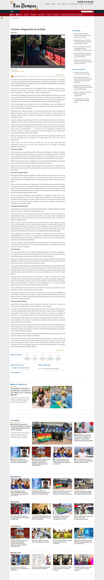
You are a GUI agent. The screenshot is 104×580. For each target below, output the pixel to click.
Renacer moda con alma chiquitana (51, 368)
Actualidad (47, 4)
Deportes (53, 4)
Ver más (11, 386)
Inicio (13, 14)
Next (63, 51)
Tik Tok (88, 2)
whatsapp (82, 2)
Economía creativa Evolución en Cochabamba (72, 14)
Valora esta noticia (16, 355)
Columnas (49, 14)
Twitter (80, 2)
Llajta (27, 367)
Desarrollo (16, 18)
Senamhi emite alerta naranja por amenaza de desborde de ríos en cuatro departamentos (82, 55)
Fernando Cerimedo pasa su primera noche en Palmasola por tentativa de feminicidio (82, 35)
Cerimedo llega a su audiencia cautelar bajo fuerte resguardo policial (81, 100)
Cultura (58, 4)
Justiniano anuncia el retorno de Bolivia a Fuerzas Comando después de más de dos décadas (83, 61)
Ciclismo (15, 367)
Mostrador (81, 4)
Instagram (84, 2)
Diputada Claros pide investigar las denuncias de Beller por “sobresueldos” (83, 93)
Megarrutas (21, 367)
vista (11, 422)
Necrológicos (74, 4)
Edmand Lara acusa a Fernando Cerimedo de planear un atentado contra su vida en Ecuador (82, 41)
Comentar (59, 75)
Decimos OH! (41, 14)
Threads (90, 2)
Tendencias (33, 14)
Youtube (86, 2)
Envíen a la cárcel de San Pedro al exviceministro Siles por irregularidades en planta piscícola (83, 48)
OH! (69, 4)
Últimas (20, 14)
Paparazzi (26, 14)
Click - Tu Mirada (89, 4)
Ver (12, 18)
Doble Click (64, 4)
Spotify (92, 2)
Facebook (78, 2)
